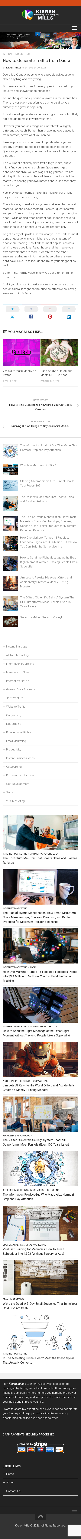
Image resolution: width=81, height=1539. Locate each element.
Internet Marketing (16, 54)
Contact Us (13, 1491)
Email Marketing (16, 741)
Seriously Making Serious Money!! (41, 617)
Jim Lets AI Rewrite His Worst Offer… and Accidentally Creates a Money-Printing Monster (46, 582)
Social (10, 792)
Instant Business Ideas (20, 758)
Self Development (17, 784)
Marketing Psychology (44, 853)
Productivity (13, 749)
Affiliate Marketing (17, 655)
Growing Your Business (20, 689)
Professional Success (20, 775)
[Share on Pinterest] (49, 313)
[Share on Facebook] (31, 313)
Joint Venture (14, 698)
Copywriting (13, 715)
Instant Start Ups (17, 646)
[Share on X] (12, 313)
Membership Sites (18, 672)
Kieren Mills (13, 67)
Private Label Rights (18, 732)
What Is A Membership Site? (38, 465)
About (10, 1482)
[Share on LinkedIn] (68, 313)
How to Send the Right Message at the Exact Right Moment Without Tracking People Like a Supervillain (49, 562)
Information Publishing (20, 663)
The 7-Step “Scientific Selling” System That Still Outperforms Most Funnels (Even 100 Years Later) (47, 602)
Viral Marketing (15, 801)
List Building (13, 723)
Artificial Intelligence (17, 1081)
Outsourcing (14, 766)
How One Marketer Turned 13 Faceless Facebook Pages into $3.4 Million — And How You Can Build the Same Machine (48, 542)
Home (10, 1474)
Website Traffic (15, 706)
